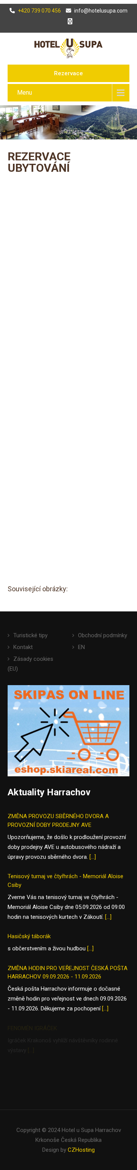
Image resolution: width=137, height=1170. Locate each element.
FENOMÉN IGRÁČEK (32, 1028)
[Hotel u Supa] (68, 48)
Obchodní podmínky (102, 635)
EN (81, 647)
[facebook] (68, 21)
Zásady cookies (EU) (30, 663)
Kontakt (23, 647)
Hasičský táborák (29, 936)
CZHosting (81, 1149)
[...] (92, 856)
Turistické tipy (30, 635)
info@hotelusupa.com (100, 11)
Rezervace (68, 73)
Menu (24, 92)
